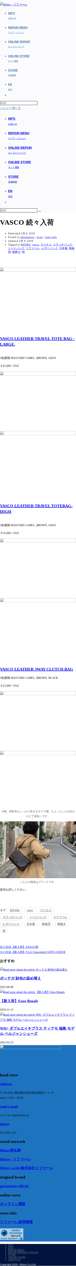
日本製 (63, 248)
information (27, 237)
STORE (12, 1254)
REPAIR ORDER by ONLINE (23, 1252)
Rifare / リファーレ (15, 1159)
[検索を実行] (39, 211)
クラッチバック (62, 244)
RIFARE (26, 244)
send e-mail (9, 1106)
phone (5, 1124)
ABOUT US (14, 1259)
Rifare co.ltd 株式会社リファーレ (27, 1168)
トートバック (16, 248)
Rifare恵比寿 (10, 1150)
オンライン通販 (13, 1204)
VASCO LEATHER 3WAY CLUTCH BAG (36, 669)
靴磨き (16, 251)
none (40, 237)
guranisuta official (14, 1186)
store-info (51, 237)
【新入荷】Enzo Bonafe (19, 1001)
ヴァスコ (46, 244)
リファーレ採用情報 (16, 1222)
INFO (11, 1247)
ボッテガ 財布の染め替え (20, 978)
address (6, 1084)
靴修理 (46, 923)
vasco (35, 244)
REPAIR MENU (16, 1250)
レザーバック (49, 248)
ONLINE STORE (17, 1257)
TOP (10, 1245)
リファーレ (33, 248)
